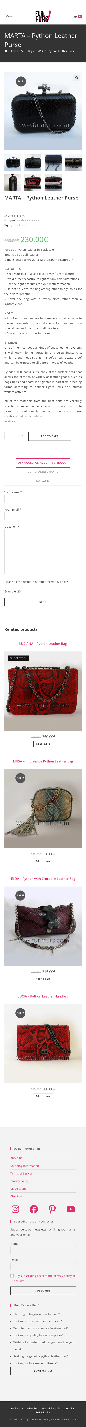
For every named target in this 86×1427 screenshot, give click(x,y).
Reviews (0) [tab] (43, 480)
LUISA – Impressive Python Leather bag (43, 761)
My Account (18, 1189)
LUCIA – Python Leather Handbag (43, 996)
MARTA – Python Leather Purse (56, 51)
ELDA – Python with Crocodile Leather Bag (43, 878)
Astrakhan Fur (30, 1408)
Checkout (16, 1196)
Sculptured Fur (66, 1408)
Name (14, 1244)
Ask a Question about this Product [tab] (43, 462)
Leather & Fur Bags (28, 220)
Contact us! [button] (43, 1371)
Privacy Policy (19, 1181)
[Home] (5, 51)
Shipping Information (24, 1166)
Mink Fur (13, 1408)
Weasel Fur (48, 1408)
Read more (43, 743)
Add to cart (50, 436)
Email (14, 1260)
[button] (76, 77)
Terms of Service (21, 1173)
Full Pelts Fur (43, 1412)
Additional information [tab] (43, 471)
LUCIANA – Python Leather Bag (43, 643)
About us (16, 1158)
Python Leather (19, 225)
